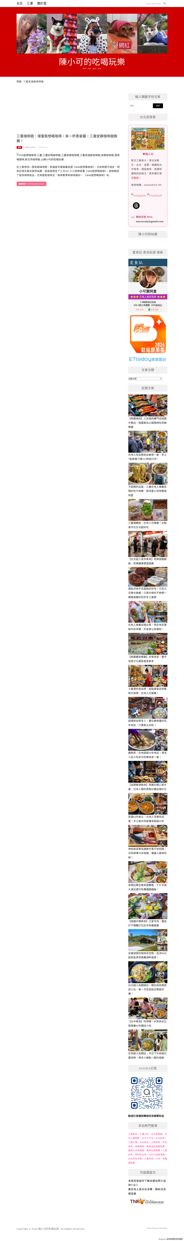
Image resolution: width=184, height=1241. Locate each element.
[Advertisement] (69, 113)
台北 (20, 3)
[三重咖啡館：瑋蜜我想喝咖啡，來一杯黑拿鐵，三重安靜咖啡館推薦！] (69, 157)
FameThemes (163, 1228)
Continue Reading (35, 184)
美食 (19, 147)
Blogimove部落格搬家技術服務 (171, 1239)
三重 (30, 3)
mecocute (30, 147)
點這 (136, 178)
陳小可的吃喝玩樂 (92, 62)
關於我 (42, 3)
